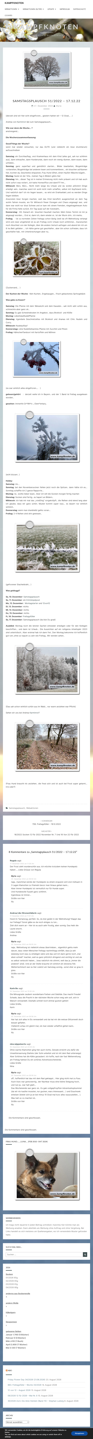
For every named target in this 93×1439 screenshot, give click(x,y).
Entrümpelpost (33, 600)
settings (8, 1437)
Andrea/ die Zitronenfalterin (23, 913)
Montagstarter (31, 603)
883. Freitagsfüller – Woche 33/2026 (24, 1385)
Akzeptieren (79, 1433)
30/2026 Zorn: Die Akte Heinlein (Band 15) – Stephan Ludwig (36, 1401)
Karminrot (21, 122)
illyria (59, 106)
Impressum (65, 9)
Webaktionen (11, 9)
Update (50, 9)
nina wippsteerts (18, 1044)
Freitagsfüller (29, 616)
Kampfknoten (14, 3)
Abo (10, 1371)
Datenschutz (79, 9)
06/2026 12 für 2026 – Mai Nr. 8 (22, 1395)
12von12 (46, 603)
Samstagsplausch (31, 597)
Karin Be (14, 988)
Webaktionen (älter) (32, 9)
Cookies (8, 15)
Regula (13, 860)
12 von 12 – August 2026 (19, 1390)
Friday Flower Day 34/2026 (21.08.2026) (26, 1379)
